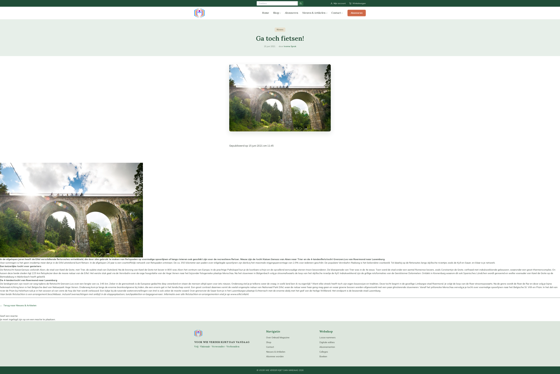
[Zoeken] (300, 3)
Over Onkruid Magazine (277, 337)
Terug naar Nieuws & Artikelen (18, 305)
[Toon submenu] (280, 13)
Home (265, 12)
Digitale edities (327, 342)
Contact (336, 12)
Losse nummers (327, 337)
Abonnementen (327, 347)
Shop (276, 12)
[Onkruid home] (199, 13)
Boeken (323, 356)
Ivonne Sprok (290, 46)
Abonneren (291, 12)
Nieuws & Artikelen (314, 12)
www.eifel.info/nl (239, 294)
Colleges (323, 351)
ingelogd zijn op (17, 319)
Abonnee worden (275, 356)
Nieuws (280, 29)
